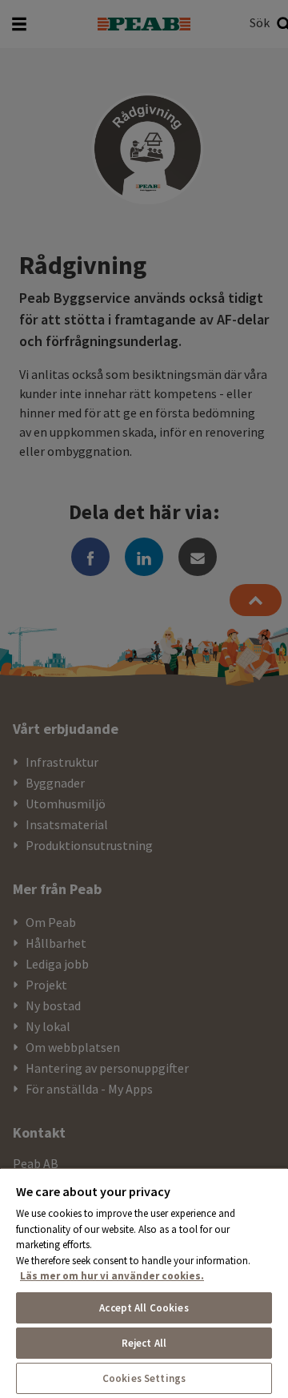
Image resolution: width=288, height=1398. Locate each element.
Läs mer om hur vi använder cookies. (112, 1276)
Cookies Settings (144, 1378)
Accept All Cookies (143, 1308)
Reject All (144, 1343)
